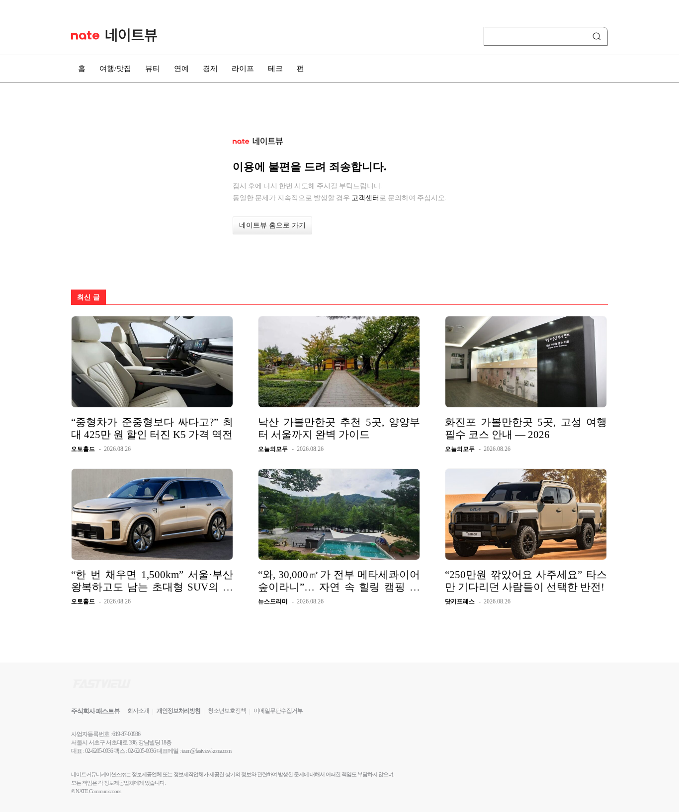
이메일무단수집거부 (278, 710)
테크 (275, 69)
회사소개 (138, 710)
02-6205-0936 (99, 750)
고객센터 (365, 198)
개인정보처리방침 (178, 710)
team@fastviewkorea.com (206, 750)
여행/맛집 (115, 69)
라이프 (243, 69)
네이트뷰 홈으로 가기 (272, 225)
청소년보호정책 (227, 710)
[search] (598, 36)
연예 (181, 69)
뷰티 (152, 69)
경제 (210, 69)
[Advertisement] (648, 267)
